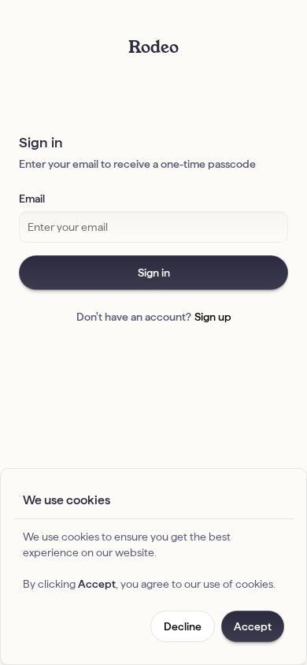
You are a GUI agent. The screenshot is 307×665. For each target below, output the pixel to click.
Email (32, 198)
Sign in (154, 272)
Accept (253, 626)
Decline (183, 626)
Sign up (212, 316)
